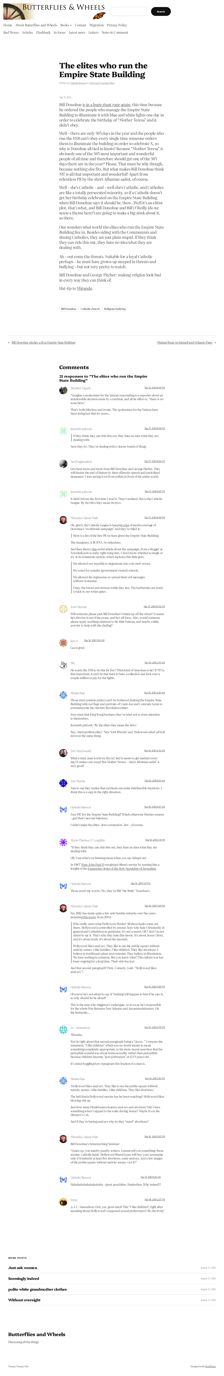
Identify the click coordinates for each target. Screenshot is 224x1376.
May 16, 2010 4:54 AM (154, 750)
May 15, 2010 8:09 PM (154, 428)
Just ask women (22, 1268)
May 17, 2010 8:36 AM (151, 1177)
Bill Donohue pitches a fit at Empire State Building (43, 342)
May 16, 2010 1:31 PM (155, 839)
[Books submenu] (71, 25)
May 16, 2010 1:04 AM (94, 640)
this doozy (89, 917)
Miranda (84, 288)
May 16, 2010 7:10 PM (155, 1078)
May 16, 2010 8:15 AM (154, 780)
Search (161, 11)
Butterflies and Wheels (36, 1334)
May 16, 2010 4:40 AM (154, 692)
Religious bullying (115, 309)
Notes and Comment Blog (102, 83)
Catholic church (90, 309)
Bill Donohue (68, 309)
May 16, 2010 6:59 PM (154, 1027)
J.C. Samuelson (80, 1027)
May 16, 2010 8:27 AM (154, 806)
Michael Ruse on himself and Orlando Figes (184, 342)
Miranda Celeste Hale (84, 518)
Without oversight (24, 1300)
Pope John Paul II (92, 864)
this (94, 549)
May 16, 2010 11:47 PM (154, 1136)
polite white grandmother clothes (37, 1289)
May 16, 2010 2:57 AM (154, 662)
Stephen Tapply (81, 388)
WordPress (210, 1366)
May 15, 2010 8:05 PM (154, 387)
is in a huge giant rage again (106, 104)
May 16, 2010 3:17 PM (141, 883)
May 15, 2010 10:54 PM (154, 606)
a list (126, 525)
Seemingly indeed (23, 1278)
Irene (74, 1200)
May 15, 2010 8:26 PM (154, 461)
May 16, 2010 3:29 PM (154, 905)
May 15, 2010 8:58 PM (154, 517)
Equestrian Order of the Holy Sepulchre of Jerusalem (122, 868)
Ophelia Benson (78, 83)
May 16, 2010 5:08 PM (154, 986)
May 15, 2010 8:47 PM (155, 491)
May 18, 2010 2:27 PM (154, 1199)
